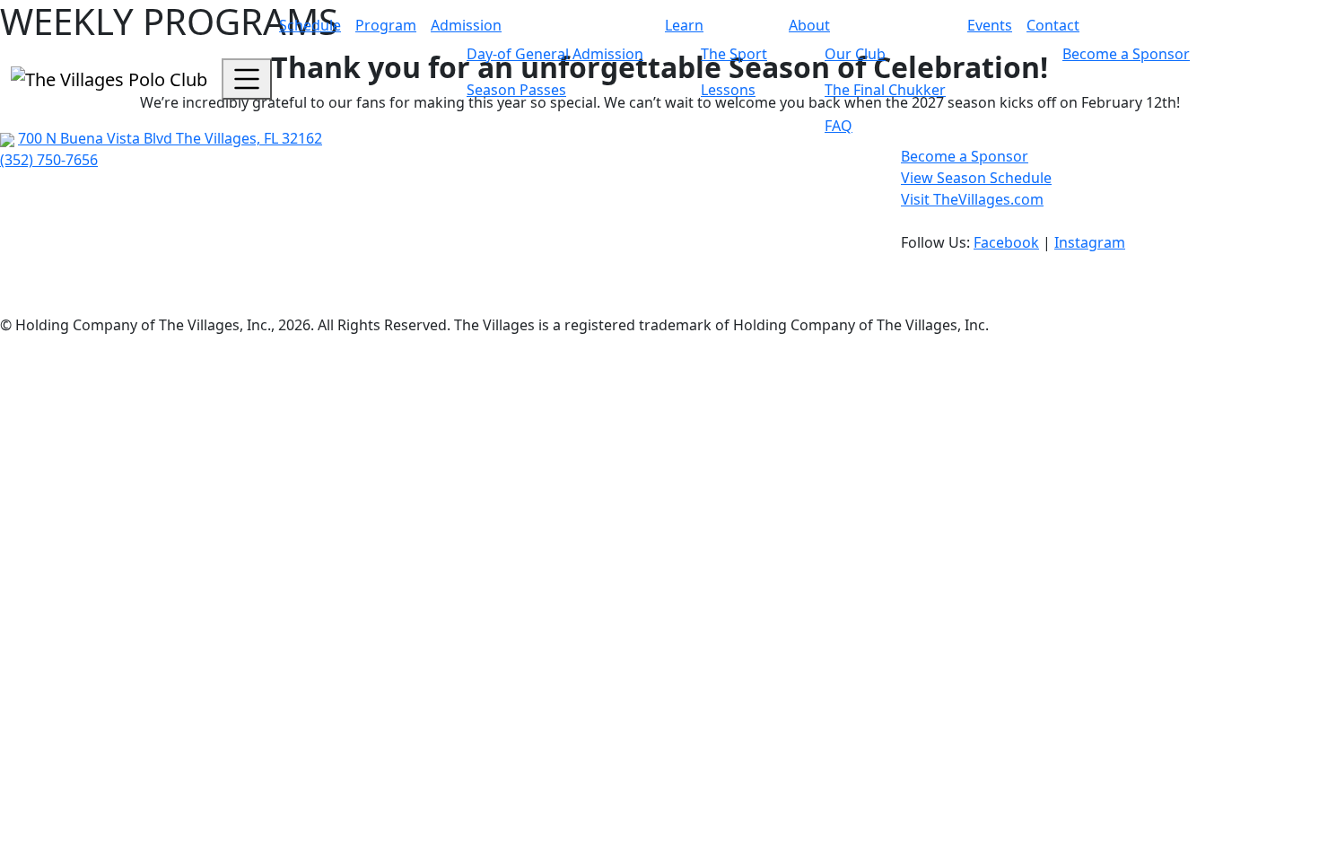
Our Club (855, 54)
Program (385, 25)
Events (989, 25)
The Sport (734, 54)
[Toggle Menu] (247, 79)
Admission (466, 25)
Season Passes (516, 90)
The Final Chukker (885, 90)
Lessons (728, 90)
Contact (1052, 25)
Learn (684, 25)
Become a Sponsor (1126, 54)
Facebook (1006, 242)
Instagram (1089, 242)
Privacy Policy (46, 282)
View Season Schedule (976, 178)
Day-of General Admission (555, 54)
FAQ (838, 126)
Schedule (310, 25)
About (809, 25)
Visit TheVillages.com (972, 199)
